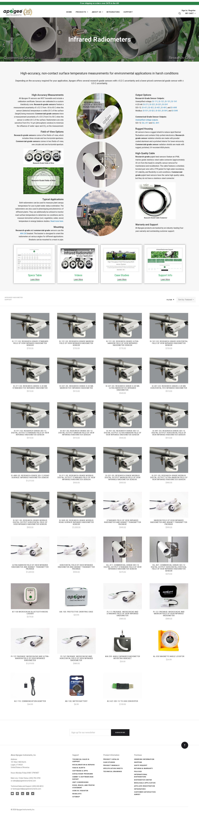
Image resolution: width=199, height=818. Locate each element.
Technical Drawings (112, 771)
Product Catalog (111, 759)
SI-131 (167, 101)
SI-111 (155, 101)
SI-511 (145, 111)
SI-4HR (174, 107)
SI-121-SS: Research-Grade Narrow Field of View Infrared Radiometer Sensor (76, 343)
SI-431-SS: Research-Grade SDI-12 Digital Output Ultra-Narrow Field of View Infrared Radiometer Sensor (122, 433)
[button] (173, 299)
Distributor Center (143, 780)
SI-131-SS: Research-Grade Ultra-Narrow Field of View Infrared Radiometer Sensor (122, 343)
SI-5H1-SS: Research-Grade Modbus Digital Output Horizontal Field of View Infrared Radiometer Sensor (30, 522)
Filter (170, 300)
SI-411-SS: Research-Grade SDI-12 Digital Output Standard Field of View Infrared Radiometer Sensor (30, 433)
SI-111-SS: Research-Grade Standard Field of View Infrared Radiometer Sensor (30, 343)
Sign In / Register (189, 11)
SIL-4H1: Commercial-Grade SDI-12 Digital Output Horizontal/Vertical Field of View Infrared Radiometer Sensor (169, 568)
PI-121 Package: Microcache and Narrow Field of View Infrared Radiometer (169, 614)
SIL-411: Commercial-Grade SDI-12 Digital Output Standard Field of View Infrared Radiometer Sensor (122, 567)
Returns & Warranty (143, 768)
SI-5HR (175, 111)
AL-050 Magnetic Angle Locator (168, 656)
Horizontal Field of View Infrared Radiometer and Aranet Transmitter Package (76, 567)
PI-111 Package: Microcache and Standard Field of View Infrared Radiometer (122, 614)
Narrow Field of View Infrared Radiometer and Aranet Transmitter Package (168, 522)
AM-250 (23, 233)
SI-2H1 (165, 104)
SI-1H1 (174, 101)
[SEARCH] (180, 13)
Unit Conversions (80, 782)
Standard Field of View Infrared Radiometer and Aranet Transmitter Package (122, 522)
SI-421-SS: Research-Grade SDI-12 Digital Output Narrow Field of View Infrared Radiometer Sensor (76, 433)
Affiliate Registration (144, 786)
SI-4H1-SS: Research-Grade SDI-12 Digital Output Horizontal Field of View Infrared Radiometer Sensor (169, 433)
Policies (138, 771)
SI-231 (158, 104)
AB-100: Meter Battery (76, 701)
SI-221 (152, 104)
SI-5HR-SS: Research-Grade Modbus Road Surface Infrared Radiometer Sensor (76, 522)
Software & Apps (80, 771)
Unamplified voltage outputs (146, 120)
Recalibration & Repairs (83, 765)
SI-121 (161, 101)
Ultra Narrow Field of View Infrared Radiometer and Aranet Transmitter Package (30, 567)
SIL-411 (145, 123)
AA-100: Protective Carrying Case (76, 612)
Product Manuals (111, 765)
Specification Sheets (113, 768)
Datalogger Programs (82, 774)
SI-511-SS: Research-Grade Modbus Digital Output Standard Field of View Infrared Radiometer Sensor (76, 477)
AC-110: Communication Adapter (30, 701)
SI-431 (157, 107)
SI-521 (152, 111)
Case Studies (109, 762)
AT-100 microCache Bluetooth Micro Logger (30, 613)
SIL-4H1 (155, 123)
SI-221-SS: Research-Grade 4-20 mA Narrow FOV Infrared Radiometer (76, 387)
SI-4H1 (164, 107)
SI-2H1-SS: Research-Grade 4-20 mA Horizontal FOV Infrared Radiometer (169, 387)
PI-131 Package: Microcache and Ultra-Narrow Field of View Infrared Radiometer (30, 658)
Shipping (138, 762)
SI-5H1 (165, 111)
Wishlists (76, 794)
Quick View (30, 327)
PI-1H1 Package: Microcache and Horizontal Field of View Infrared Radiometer (76, 658)
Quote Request (140, 765)
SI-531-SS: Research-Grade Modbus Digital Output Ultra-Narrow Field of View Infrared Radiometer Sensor (168, 477)
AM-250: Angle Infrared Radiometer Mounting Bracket (122, 657)
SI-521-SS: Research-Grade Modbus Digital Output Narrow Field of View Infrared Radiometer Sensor (122, 477)
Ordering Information (144, 759)
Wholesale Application (144, 783)
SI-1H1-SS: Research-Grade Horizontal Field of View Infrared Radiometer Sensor (169, 343)
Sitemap (76, 797)
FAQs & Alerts (78, 768)
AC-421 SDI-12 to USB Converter (122, 701)
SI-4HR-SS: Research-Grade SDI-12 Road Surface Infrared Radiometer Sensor (30, 476)
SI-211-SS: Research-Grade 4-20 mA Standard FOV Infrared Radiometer (30, 387)
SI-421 (151, 107)
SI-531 (158, 111)
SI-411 (145, 107)
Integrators (140, 789)
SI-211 (146, 104)
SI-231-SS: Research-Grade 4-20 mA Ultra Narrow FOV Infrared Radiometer (123, 388)
